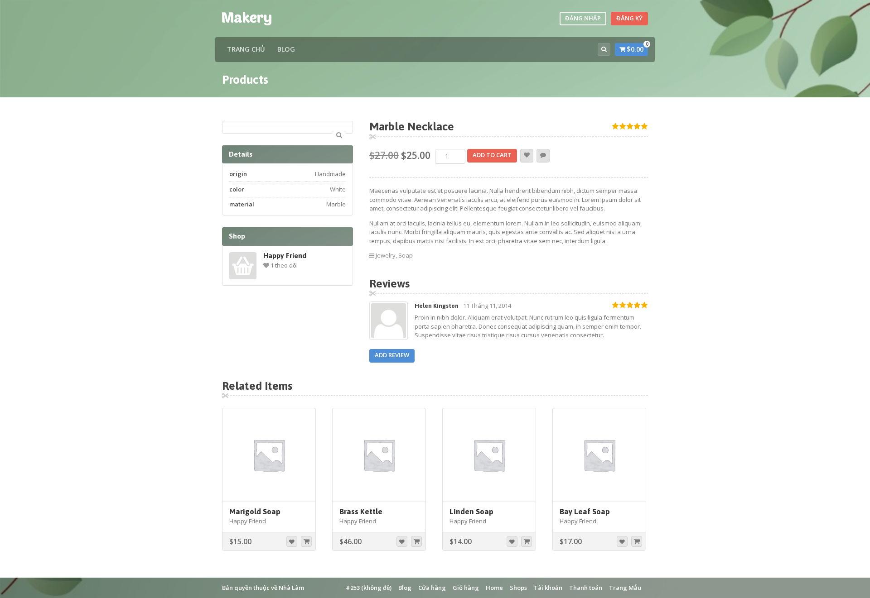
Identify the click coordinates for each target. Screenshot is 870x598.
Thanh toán (585, 588)
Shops (518, 588)
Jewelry (386, 255)
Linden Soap (471, 511)
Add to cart (492, 155)
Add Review (392, 355)
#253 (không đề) (369, 588)
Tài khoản (548, 588)
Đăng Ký (629, 18)
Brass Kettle (360, 511)
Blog (286, 49)
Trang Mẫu (625, 588)
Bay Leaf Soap (585, 511)
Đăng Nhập (583, 18)
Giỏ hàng (466, 588)
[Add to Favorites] (526, 156)
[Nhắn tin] (543, 156)
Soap (405, 255)
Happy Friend (284, 255)
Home (494, 588)
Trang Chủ (246, 49)
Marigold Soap (254, 511)
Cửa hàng (432, 588)
